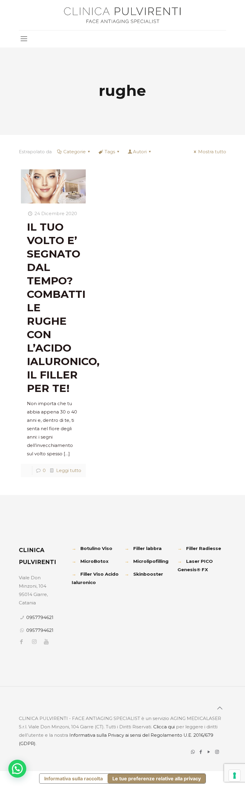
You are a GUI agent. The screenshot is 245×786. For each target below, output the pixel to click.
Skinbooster (148, 574)
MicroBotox (94, 561)
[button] (17, 769)
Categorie (74, 151)
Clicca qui (164, 727)
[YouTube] (209, 752)
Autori (140, 151)
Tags (110, 151)
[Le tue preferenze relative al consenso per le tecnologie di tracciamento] (234, 775)
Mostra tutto (212, 151)
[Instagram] (217, 752)
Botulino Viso (96, 548)
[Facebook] (201, 752)
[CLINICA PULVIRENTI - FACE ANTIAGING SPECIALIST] (122, 15)
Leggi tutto (68, 470)
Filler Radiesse (203, 548)
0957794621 (39, 617)
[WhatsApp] (193, 752)
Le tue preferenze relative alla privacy (156, 779)
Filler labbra (147, 548)
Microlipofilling (151, 561)
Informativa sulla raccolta (73, 779)
